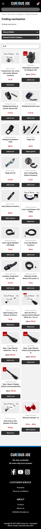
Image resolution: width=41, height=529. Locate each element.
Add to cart (30, 80)
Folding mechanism (10, 104)
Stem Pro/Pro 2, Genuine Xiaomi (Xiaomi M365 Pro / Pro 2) (31, 315)
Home (4, 14)
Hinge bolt (31, 139)
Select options (30, 151)
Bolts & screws (10, 68)
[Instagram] (27, 472)
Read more (10, 85)
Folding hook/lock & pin (31, 106)
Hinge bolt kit (10, 173)
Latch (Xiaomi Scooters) (10, 206)
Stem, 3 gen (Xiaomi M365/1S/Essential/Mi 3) (30, 350)
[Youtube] (20, 472)
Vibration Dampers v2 (30, 418)
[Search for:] (20, 9)
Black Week (30, 65)
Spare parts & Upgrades (16, 14)
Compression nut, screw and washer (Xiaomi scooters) (10, 73)
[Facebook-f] (13, 472)
